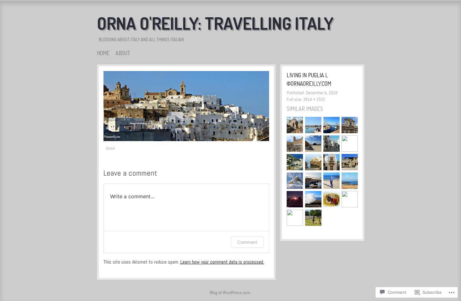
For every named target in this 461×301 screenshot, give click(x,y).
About (122, 53)
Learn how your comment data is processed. (222, 262)
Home (103, 53)
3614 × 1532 (314, 99)
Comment (247, 242)
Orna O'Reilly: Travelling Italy (215, 23)
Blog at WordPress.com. (230, 292)
